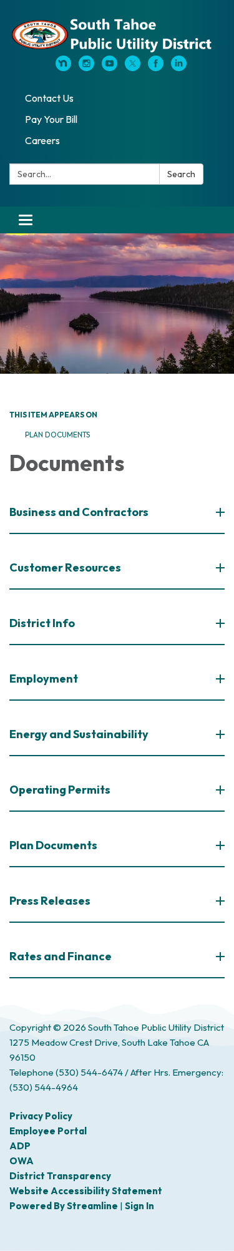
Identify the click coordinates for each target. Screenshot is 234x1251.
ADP (20, 1146)
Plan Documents (57, 434)
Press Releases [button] (49, 900)
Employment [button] (43, 678)
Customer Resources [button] (65, 567)
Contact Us (49, 98)
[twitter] (132, 67)
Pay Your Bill (51, 119)
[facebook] (155, 67)
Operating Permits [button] (59, 789)
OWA (21, 1161)
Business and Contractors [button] (79, 512)
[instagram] (86, 67)
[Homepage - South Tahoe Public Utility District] (117, 34)
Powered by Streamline (63, 1206)
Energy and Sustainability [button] (79, 734)
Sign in (139, 1206)
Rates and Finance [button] (60, 956)
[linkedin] (179, 67)
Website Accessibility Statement (85, 1191)
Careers (42, 140)
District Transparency (60, 1176)
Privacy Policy (40, 1116)
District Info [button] (42, 623)
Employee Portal (48, 1131)
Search (181, 174)
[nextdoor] (63, 67)
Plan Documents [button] (53, 845)
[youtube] (109, 67)
